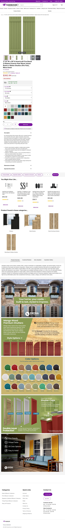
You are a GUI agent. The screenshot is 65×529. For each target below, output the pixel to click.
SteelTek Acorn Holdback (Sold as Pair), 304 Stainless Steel (8, 193)
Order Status (26, 495)
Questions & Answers (29, 174)
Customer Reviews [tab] (26, 259)
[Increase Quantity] (11, 124)
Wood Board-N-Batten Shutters (11, 252)
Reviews (39, 174)
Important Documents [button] (9, 168)
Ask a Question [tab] (37, 259)
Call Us (47, 498)
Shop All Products (6, 503)
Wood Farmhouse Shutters (53, 231)
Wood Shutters (32, 231)
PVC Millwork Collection (8, 495)
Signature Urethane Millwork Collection (11, 498)
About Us (38, 1)
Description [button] (7, 132)
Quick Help (48, 494)
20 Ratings (12, 72)
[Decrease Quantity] (4, 124)
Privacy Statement (7, 524)
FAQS (24, 501)
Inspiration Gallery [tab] (48, 259)
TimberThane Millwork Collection (10, 501)
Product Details (6, 174)
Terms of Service (27, 511)
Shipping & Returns (27, 513)
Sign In (54, 5)
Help (51, 1)
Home (2, 14)
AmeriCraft (6, 69)
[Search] (41, 4)
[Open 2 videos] (38, 57)
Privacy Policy (26, 508)
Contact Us (45, 1)
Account (25, 493)
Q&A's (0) (18, 72)
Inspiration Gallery (17, 174)
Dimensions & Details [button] (9, 165)
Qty (4, 121)
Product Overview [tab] (15, 259)
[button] (15, 124)
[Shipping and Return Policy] (5, 128)
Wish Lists (25, 498)
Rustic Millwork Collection (8, 493)
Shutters (11, 231)
